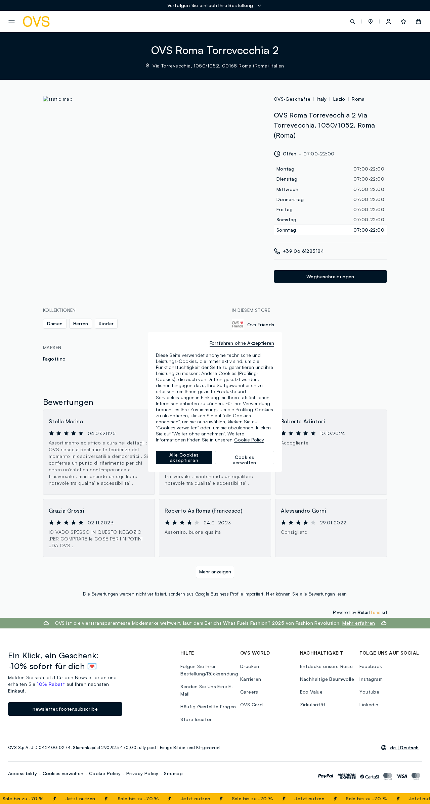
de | (404, 747)
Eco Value (311, 692)
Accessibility (22, 773)
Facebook (370, 666)
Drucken (249, 666)
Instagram (371, 679)
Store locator (196, 719)
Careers (249, 692)
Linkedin (368, 704)
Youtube (369, 692)
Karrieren (250, 679)
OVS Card (251, 704)
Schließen (408, 798)
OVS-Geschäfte (292, 99)
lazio (339, 99)
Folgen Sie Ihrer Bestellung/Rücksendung (209, 669)
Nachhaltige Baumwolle (327, 679)
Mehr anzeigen (215, 571)
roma (358, 99)
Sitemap (173, 773)
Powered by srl (360, 612)
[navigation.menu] (11, 21)
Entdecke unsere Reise (326, 666)
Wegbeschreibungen (330, 276)
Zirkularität (313, 704)
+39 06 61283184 (303, 251)
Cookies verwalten (63, 773)
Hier (270, 594)
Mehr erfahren (358, 623)
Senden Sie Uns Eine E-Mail (206, 690)
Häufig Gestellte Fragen (208, 706)
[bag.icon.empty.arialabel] (418, 21)
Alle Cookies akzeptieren (184, 457)
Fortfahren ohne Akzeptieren (242, 343)
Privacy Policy (142, 773)
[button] (370, 21)
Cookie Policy (105, 773)
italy (322, 99)
